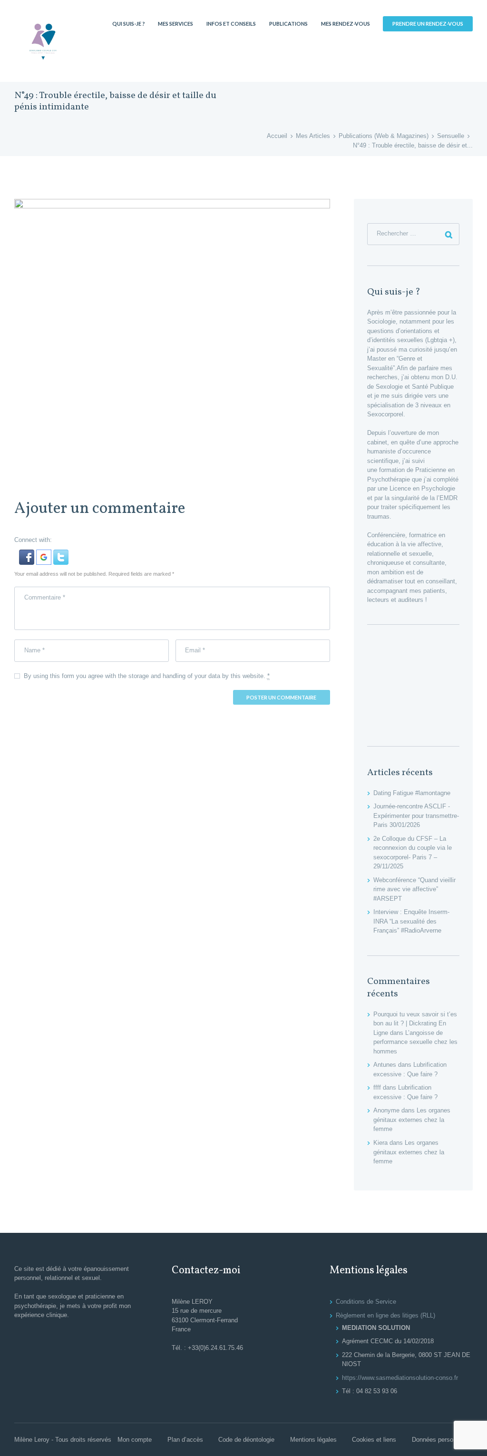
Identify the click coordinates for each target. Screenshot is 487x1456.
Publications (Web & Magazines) (384, 135)
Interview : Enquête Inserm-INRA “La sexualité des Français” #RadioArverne (411, 921)
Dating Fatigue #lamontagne (411, 793)
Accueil (277, 135)
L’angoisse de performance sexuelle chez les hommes (415, 1042)
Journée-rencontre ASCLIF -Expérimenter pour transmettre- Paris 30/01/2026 (416, 815)
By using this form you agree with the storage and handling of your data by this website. (147, 675)
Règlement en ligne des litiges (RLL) (385, 1315)
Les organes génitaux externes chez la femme (411, 1119)
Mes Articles (313, 135)
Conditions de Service (366, 1301)
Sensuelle (450, 135)
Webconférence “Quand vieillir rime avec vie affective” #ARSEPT (414, 889)
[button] (27, 554)
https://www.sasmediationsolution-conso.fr (400, 1377)
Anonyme (386, 1110)
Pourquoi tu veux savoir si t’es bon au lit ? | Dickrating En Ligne (415, 1023)
